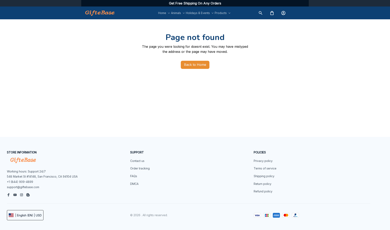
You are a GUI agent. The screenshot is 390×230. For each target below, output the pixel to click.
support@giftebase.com (23, 187)
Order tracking (140, 168)
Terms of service (265, 168)
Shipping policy (264, 176)
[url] (195, 3)
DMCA (134, 184)
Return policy (262, 184)
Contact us (137, 161)
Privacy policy (263, 161)
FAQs (133, 176)
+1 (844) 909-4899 (20, 181)
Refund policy (263, 191)
